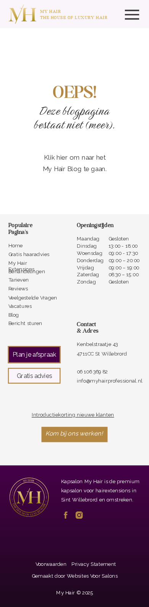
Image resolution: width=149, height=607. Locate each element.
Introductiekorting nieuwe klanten (73, 415)
